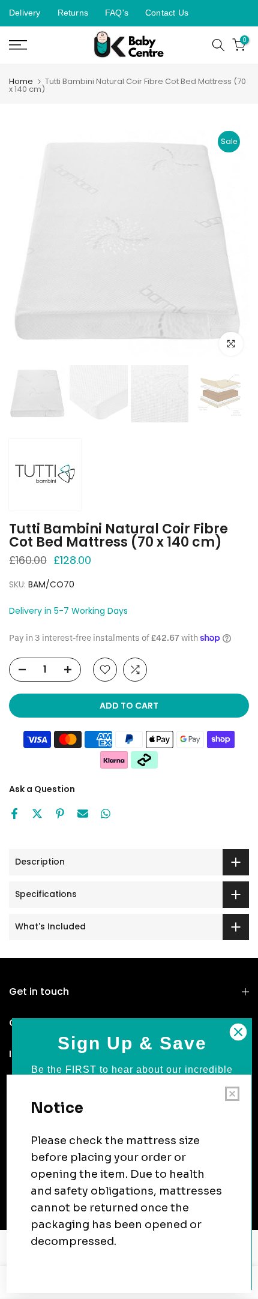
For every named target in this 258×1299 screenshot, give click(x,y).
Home (21, 81)
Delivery (25, 12)
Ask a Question (42, 789)
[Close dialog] (238, 1032)
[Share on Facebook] (14, 813)
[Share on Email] (82, 813)
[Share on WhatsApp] (105, 813)
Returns (73, 12)
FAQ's (116, 12)
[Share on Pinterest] (60, 813)
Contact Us (166, 12)
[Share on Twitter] (37, 813)
